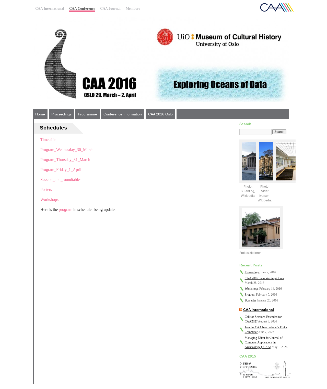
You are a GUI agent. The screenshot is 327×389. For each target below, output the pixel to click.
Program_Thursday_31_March (65, 159)
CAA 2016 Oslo (160, 114)
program (65, 209)
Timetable (48, 139)
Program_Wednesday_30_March (67, 149)
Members (133, 8)
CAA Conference (82, 8)
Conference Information (122, 114)
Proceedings (61, 114)
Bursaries (250, 300)
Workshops (49, 199)
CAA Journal (110, 8)
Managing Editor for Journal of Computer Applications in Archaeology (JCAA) (264, 342)
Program (250, 294)
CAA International (49, 8)
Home (40, 114)
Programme (87, 114)
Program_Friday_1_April (60, 169)
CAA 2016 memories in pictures (264, 278)
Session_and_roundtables (60, 179)
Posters (46, 189)
